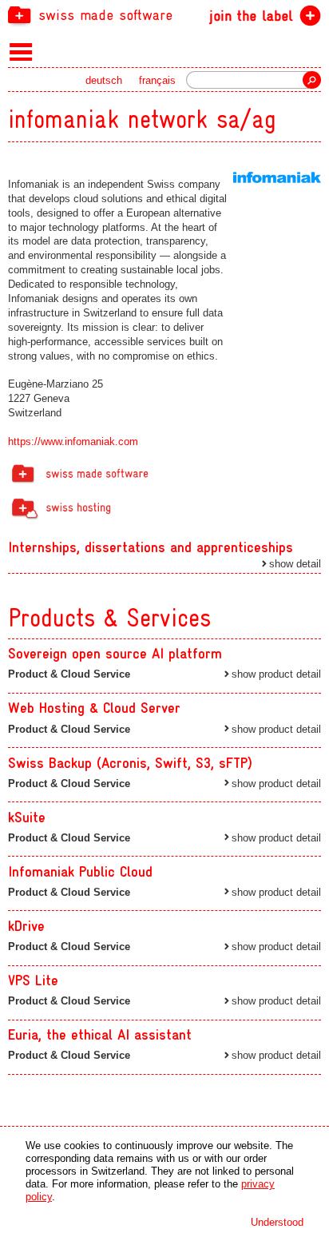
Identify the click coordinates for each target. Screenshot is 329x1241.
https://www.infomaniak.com (73, 441)
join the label (251, 15)
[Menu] (21, 51)
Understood (277, 1222)
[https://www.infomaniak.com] (277, 177)
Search (312, 80)
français (157, 80)
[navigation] (164, 14)
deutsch (103, 80)
